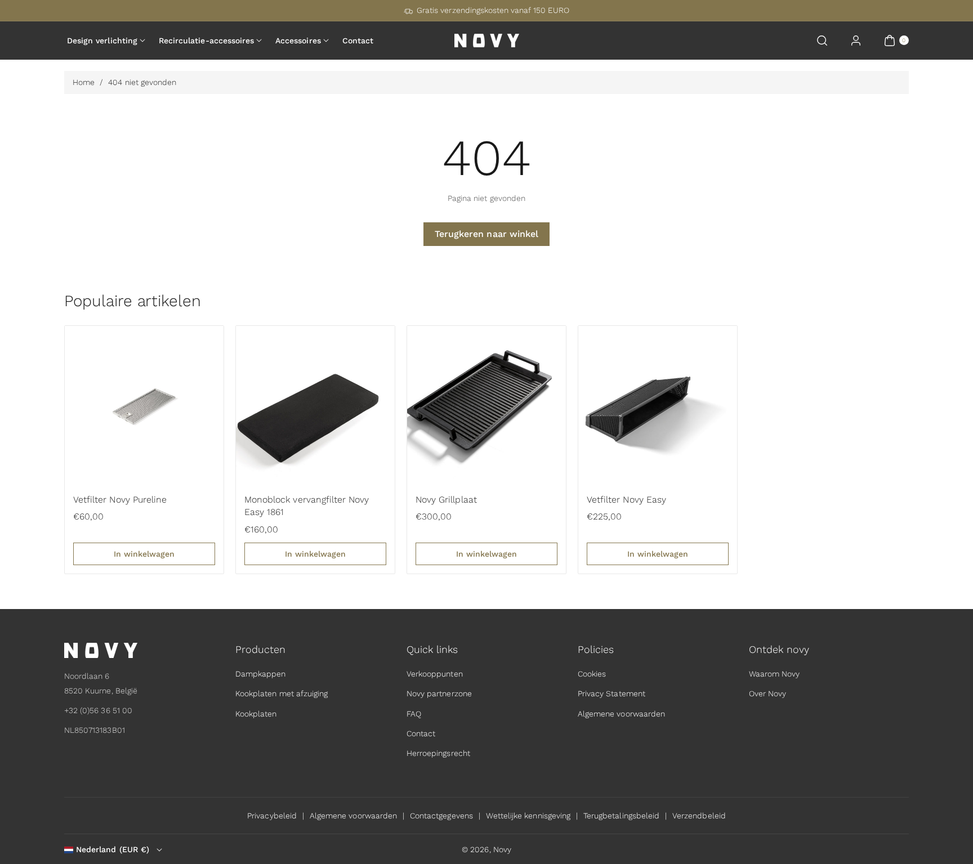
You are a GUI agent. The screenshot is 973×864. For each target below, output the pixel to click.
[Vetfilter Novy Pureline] (144, 405)
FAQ (414, 713)
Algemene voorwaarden (621, 713)
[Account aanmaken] (855, 40)
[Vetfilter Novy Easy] (657, 405)
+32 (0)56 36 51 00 (98, 710)
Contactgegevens (441, 815)
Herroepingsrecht (438, 753)
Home (84, 82)
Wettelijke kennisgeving (528, 815)
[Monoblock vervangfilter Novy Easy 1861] (315, 405)
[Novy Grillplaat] (486, 405)
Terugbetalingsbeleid (621, 815)
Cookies (592, 673)
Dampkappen (260, 673)
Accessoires (298, 40)
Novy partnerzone (439, 694)
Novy (502, 849)
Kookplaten (256, 713)
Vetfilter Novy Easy (626, 499)
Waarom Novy (774, 673)
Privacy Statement (611, 694)
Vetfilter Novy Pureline (120, 499)
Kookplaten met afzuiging (281, 694)
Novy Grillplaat (446, 499)
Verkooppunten (435, 673)
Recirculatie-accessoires (206, 40)
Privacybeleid (272, 815)
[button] (822, 40)
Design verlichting (102, 40)
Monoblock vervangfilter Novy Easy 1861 (306, 505)
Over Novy (767, 694)
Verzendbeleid (699, 815)
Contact (421, 733)
